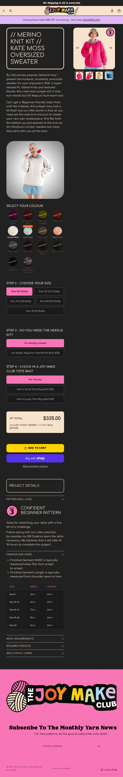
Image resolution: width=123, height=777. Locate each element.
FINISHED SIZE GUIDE (19, 554)
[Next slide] (111, 48)
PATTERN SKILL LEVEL (19, 499)
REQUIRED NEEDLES (18, 646)
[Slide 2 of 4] (89, 75)
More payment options (35, 466)
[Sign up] (98, 746)
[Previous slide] (77, 48)
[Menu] (3, 10)
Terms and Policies (61, 768)
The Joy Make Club (23, 767)
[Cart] (119, 10)
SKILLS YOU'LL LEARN (19, 653)
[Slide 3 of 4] (99, 75)
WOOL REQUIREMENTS (20, 639)
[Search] (10, 10)
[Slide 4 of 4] (109, 75)
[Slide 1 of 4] (79, 75)
